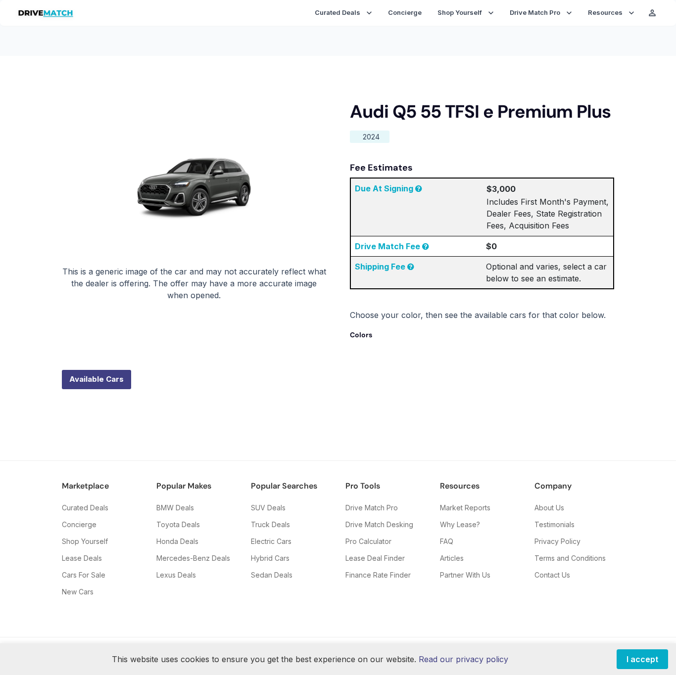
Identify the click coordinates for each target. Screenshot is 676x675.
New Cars (78, 591)
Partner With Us (465, 575)
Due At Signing (385, 188)
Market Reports (465, 507)
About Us (549, 507)
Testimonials (554, 524)
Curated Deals (85, 507)
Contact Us (552, 575)
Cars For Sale (83, 575)
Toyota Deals (178, 524)
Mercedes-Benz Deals (193, 558)
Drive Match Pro (371, 507)
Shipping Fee (381, 266)
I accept (642, 659)
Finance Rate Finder (378, 575)
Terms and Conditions (570, 558)
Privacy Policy (557, 541)
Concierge (405, 12)
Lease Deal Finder (375, 558)
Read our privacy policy (463, 659)
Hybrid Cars (270, 558)
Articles (452, 558)
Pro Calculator (368, 541)
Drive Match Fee (388, 246)
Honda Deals (177, 541)
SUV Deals (268, 507)
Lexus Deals (176, 575)
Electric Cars (271, 541)
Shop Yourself (85, 541)
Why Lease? (460, 524)
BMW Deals (175, 507)
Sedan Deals (271, 575)
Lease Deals (82, 558)
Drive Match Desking (379, 524)
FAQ (446, 541)
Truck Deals (270, 524)
